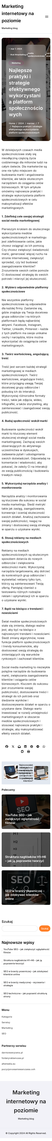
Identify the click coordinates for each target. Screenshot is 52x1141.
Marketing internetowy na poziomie (18, 13)
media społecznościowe (36, 54)
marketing (21, 54)
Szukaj (7, 922)
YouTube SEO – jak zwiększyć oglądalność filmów (22, 819)
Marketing (16, 63)
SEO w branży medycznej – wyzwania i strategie (24, 984)
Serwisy (6, 1022)
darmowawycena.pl (12, 1052)
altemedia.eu (8, 1063)
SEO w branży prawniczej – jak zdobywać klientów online (25, 895)
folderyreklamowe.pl (13, 1058)
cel (13, 54)
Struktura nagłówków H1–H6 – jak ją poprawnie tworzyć (22, 962)
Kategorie (7, 1016)
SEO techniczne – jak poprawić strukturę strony (25, 995)
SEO (4, 1033)
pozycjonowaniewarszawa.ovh (18, 1069)
